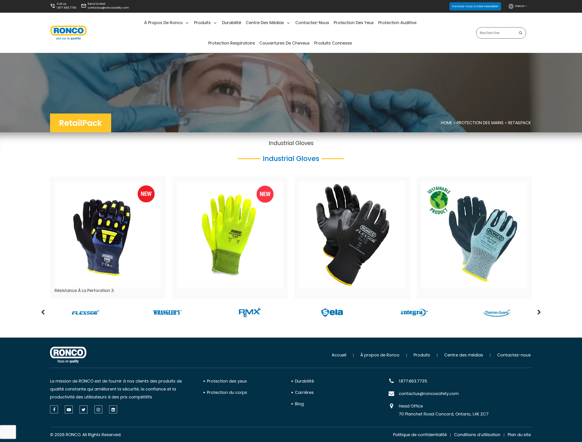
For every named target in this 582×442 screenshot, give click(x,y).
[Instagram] (98, 409)
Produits (202, 22)
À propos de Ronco (163, 22)
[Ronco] (68, 355)
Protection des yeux (354, 22)
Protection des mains (480, 123)
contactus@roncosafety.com (108, 8)
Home (446, 123)
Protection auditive (397, 22)
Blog (299, 404)
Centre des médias (265, 22)
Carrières (304, 392)
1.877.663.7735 (66, 8)
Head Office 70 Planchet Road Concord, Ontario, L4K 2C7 (444, 410)
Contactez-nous (312, 22)
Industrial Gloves (291, 143)
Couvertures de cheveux (284, 43)
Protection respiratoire (231, 43)
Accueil (339, 355)
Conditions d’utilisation (477, 434)
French (520, 6)
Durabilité (231, 22)
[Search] (521, 33)
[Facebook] (54, 409)
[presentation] (43, 312)
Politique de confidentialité (420, 434)
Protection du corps (227, 392)
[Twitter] (84, 409)
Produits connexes (333, 43)
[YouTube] (69, 409)
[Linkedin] (113, 409)
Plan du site (519, 434)
